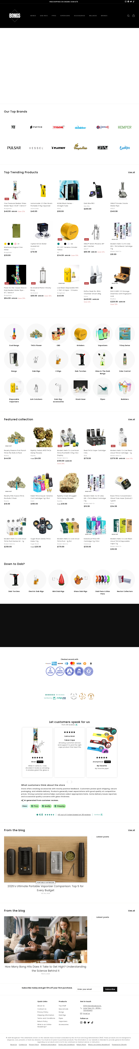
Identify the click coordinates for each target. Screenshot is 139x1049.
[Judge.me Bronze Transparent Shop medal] (82, 696)
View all (131, 172)
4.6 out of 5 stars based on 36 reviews (74, 814)
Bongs (61, 1012)
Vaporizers (63, 1021)
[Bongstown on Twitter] (89, 1022)
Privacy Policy (42, 1012)
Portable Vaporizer (45, 883)
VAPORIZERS (65, 16)
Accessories (63, 1024)
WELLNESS (93, 16)
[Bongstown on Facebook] (85, 1022)
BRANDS (104, 16)
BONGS (33, 16)
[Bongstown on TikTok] (92, 1022)
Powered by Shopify (119, 1045)
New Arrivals (63, 1009)
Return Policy (42, 1021)
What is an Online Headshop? (44, 1025)
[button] (67, 781)
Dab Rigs (62, 1015)
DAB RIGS (44, 16)
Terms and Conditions (46, 1018)
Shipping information (45, 1015)
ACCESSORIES (79, 16)
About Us (41, 1006)
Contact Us (41, 1009)
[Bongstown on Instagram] (81, 1022)
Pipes (61, 1018)
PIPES (54, 16)
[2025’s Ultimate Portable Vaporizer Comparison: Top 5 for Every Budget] (45, 859)
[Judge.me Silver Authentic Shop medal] (74, 696)
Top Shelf (62, 1006)
